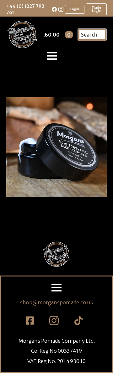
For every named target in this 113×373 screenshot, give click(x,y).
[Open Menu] (52, 56)
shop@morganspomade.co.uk (56, 302)
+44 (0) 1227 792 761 (25, 9)
